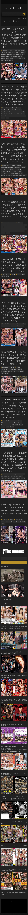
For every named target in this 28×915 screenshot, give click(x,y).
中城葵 (12, 173)
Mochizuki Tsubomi (17, 422)
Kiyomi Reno (11, 369)
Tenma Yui (20, 476)
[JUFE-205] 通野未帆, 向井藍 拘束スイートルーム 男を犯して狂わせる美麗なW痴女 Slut (14, 869)
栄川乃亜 (20, 521)
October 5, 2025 (5, 367)
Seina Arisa (8, 113)
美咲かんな (19, 115)
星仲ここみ (19, 371)
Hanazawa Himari (11, 109)
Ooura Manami (10, 169)
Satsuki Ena (3, 56)
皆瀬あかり (12, 426)
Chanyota (19, 165)
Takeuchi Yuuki (9, 521)
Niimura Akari (3, 169)
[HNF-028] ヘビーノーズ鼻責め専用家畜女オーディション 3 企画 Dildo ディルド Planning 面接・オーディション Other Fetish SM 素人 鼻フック (14, 798)
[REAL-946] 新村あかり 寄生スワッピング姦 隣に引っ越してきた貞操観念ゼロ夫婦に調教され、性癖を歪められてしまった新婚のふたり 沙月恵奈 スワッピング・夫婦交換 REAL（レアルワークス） (14, 311)
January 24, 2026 (5, 165)
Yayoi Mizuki (15, 228)
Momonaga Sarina (19, 111)
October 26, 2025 (5, 323)
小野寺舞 (16, 424)
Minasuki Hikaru (7, 476)
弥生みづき (25, 228)
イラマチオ (3, 276)
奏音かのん (3, 58)
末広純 (2, 115)
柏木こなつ (3, 426)
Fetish (11, 50)
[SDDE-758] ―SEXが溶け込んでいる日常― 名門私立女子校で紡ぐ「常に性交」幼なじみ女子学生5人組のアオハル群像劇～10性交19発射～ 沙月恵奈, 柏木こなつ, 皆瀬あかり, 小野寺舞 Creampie (13, 408)
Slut (17, 476)
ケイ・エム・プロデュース (5, 173)
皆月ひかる (18, 478)
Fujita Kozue (20, 222)
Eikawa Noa (18, 519)
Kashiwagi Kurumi (18, 109)
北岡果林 (18, 113)
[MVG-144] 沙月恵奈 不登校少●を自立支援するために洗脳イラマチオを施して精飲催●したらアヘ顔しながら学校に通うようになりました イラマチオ (14, 265)
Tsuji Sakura (11, 171)
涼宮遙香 (20, 175)
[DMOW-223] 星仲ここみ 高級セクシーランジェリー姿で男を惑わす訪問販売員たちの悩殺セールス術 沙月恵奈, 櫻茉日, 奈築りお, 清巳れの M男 (14, 358)
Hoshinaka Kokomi (4, 369)
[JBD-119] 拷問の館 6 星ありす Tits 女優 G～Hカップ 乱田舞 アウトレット (14, 676)
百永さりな (14, 115)
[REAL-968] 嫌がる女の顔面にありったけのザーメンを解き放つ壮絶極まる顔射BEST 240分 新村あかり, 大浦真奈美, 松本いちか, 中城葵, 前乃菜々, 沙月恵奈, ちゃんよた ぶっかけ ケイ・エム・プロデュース (13, 153)
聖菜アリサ (24, 115)
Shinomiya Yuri (9, 56)
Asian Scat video (7, 599)
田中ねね (14, 230)
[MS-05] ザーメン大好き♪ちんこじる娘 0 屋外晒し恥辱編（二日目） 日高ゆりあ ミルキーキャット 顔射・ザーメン (14, 628)
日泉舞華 (7, 58)
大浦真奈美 (3, 175)
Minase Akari (11, 422)
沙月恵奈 (19, 58)
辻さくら (24, 175)
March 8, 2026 (5, 107)
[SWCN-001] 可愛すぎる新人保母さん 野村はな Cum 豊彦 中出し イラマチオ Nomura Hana (14, 846)
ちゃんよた (16, 171)
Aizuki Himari (17, 50)
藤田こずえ (3, 232)
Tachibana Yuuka (22, 226)
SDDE (13, 424)
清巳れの (6, 373)
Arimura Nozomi (4, 109)
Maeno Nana (10, 167)
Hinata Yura (9, 224)
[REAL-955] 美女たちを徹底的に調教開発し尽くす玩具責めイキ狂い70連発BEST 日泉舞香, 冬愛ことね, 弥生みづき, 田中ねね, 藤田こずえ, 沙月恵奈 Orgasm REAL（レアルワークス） (14, 211)
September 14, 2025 (6, 474)
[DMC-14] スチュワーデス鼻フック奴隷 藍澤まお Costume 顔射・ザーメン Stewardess (12, 652)
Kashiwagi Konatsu (4, 422)
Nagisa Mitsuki (9, 54)
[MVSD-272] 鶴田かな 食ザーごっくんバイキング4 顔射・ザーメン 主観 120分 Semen (14, 773)
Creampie (22, 50)
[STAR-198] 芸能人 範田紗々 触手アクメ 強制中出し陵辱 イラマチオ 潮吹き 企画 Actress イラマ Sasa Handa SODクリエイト (14, 700)
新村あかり (8, 175)
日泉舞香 (6, 230)
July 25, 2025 (4, 519)
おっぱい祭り (15, 521)
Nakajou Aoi (23, 167)
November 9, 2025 (5, 274)
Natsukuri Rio (19, 369)
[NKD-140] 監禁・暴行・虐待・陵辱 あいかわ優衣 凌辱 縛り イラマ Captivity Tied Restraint (14, 893)
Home (19, 18)
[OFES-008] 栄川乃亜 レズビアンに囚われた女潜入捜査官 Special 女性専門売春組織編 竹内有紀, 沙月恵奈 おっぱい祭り (14, 510)
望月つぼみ (21, 424)
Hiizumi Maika (4, 52)
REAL (14, 54)
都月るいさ (8, 232)
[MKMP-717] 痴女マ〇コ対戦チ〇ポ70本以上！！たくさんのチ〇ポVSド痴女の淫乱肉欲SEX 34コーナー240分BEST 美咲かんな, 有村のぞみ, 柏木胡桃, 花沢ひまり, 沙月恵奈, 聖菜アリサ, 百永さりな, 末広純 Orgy (14, 95)
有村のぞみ (22, 113)
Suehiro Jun (13, 113)
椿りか (16, 58)
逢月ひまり (11, 60)
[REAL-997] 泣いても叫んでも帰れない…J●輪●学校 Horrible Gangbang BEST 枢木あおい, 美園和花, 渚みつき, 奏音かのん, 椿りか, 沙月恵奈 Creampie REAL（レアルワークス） (14, 38)
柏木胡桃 (5, 115)
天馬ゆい (9, 478)
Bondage (12, 107)
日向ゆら (2, 230)
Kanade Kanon (10, 52)
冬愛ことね (20, 228)
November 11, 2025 (5, 222)
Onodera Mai (3, 424)
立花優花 (18, 230)
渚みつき (23, 58)
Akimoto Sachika (21, 474)
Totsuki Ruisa (9, 228)
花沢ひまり (3, 117)
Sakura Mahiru (4, 371)
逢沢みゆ (7, 117)
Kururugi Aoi (23, 52)
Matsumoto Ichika (17, 167)
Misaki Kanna (9, 111)
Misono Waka (3, 54)
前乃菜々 (20, 173)
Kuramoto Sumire (17, 52)
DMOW (18, 367)
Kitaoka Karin (3, 111)
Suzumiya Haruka (4, 171)
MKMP (14, 111)
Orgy (24, 111)
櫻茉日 (22, 371)
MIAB (2, 476)
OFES (22, 519)
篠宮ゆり (2, 60)
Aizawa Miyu (18, 107)
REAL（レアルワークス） (20, 54)
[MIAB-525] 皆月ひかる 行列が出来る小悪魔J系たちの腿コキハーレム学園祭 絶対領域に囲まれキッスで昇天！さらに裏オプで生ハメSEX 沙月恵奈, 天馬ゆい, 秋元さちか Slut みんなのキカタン (14, 462)
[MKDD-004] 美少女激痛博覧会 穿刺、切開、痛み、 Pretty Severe (14, 822)
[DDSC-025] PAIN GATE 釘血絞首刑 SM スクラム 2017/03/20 (11, 724)
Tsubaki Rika (15, 56)
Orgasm (25, 224)
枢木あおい (12, 58)
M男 (15, 369)
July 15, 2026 (4, 50)
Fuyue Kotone (3, 224)
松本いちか (13, 175)
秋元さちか (23, 478)
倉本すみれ (20, 56)
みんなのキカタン (4, 478)
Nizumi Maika (20, 224)
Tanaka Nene (3, 228)
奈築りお (14, 371)
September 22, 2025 (6, 420)
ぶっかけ (20, 171)
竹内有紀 (2, 523)
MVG (19, 274)
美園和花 (6, 60)
